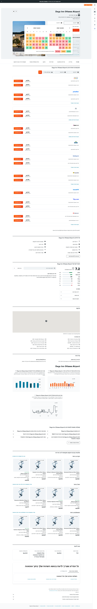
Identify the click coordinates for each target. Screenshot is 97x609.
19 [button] (50, 41)
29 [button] (63, 47)
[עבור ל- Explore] (94, 18)
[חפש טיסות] (94, 9)
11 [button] (53, 38)
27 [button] (69, 47)
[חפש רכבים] (94, 14)
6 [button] (69, 38)
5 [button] (50, 35)
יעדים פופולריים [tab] (64, 571)
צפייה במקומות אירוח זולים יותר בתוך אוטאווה (22, 484)
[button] (1, 1)
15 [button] (63, 41)
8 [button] (63, 38)
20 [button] (69, 44)
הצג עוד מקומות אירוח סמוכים (19, 456)
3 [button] (27, 35)
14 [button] (66, 41)
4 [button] (46, 38)
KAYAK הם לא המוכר (74, 594)
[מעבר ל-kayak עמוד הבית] (88, 5)
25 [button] (53, 44)
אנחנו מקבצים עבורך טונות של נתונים (70, 597)
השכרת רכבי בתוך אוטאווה (51, 579)
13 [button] (69, 41)
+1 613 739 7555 (76, 18)
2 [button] (60, 35)
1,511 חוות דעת (72, 15)
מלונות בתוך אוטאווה (32, 579)
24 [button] (57, 44)
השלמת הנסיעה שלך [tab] (73, 571)
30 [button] (60, 47)
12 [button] (50, 38)
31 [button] (27, 47)
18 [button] (53, 41)
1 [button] (63, 35)
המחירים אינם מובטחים (53, 590)
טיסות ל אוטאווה (74, 579)
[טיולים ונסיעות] (94, 24)
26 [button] (50, 44)
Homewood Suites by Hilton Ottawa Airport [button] (71, 473)
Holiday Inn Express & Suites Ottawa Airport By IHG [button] (55, 473)
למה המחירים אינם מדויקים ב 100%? (70, 599)
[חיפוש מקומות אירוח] (94, 11)
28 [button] (66, 47)
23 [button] (60, 44)
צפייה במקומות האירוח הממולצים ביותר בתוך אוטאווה (24, 512)
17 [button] (27, 41)
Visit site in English (43, 1)
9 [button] (60, 38)
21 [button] (66, 44)
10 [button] (57, 38)
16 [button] (60, 41)
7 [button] (66, 38)
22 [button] (63, 44)
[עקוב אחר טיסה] (94, 21)
